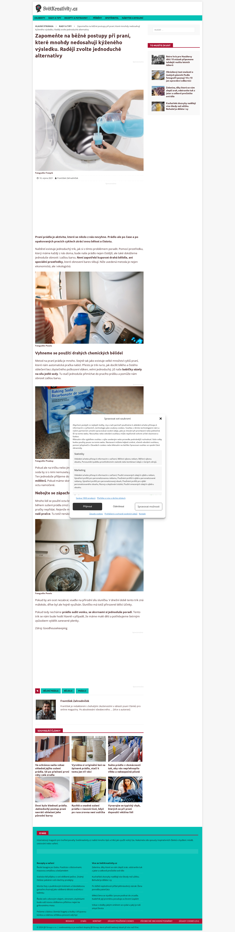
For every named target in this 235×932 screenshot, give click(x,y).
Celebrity (39, 17)
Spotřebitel (112, 17)
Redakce (70, 921)
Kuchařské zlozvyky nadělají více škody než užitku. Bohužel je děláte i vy (181, 106)
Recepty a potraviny (76, 17)
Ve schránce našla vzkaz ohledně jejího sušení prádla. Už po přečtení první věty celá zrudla (52, 769)
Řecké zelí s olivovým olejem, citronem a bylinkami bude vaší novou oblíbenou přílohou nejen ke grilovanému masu (60, 902)
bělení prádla (50, 690)
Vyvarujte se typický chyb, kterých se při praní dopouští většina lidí (124, 809)
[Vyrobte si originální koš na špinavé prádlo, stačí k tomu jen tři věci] (89, 749)
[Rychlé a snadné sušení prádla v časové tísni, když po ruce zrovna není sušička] (89, 789)
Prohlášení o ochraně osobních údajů (121, 513)
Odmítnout (118, 506)
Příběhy (97, 17)
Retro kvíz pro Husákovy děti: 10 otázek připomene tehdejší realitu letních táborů (179, 61)
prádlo (82, 690)
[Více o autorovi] (121, 709)
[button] (160, 418)
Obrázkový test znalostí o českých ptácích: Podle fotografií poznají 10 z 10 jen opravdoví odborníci (179, 76)
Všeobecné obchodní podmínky (156, 921)
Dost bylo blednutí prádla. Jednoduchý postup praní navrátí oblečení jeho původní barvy (51, 810)
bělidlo (68, 690)
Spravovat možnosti (149, 506)
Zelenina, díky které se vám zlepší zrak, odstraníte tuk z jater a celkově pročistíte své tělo (180, 92)
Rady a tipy (54, 17)
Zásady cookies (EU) (189, 921)
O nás (83, 921)
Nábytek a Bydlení (132, 17)
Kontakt (142, 513)
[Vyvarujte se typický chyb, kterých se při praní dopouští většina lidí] (125, 789)
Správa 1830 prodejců (85, 498)
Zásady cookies (96, 513)
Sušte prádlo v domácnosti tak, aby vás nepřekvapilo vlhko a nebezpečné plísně (124, 768)
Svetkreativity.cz (83, 840)
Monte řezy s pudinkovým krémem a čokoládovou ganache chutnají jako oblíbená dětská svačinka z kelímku (61, 889)
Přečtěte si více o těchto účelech (111, 498)
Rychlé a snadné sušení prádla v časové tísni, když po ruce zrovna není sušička (88, 809)
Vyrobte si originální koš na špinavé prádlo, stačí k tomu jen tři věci (88, 768)
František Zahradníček (74, 701)
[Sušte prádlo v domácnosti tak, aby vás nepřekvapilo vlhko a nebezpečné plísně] (125, 749)
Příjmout (87, 506)
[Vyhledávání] (173, 30)
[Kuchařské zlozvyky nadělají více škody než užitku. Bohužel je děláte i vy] (158, 106)
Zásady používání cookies (121, 921)
